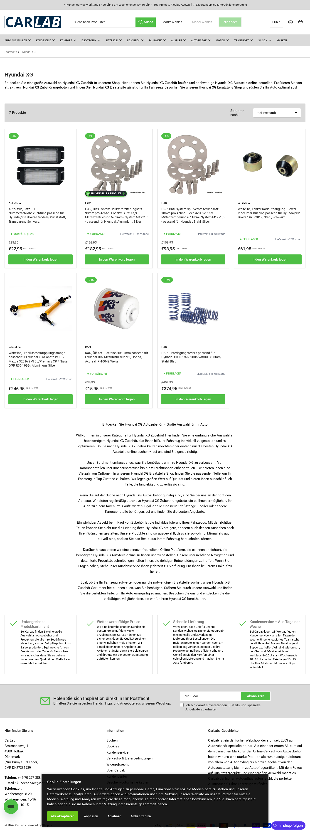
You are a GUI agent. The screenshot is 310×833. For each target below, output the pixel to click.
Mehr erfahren (141, 816)
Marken (282, 40)
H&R (88, 203)
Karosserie (43, 40)
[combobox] (113, 22)
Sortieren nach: (237, 113)
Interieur (112, 40)
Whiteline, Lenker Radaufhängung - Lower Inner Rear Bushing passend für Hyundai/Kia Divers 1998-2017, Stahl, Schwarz (269, 213)
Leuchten (133, 40)
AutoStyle (15, 203)
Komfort (66, 40)
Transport (241, 40)
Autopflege (199, 40)
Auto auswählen (16, 40)
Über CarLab (115, 770)
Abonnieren (255, 696)
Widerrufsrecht (117, 764)
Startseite (11, 52)
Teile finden (230, 22)
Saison (262, 40)
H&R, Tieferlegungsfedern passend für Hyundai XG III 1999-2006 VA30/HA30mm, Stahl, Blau (191, 357)
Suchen (112, 740)
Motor (220, 40)
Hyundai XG (28, 52)
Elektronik (88, 40)
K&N (88, 347)
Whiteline (244, 203)
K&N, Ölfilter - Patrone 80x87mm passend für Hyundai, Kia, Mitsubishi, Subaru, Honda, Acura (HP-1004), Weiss (116, 357)
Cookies (112, 746)
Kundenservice (117, 752)
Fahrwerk (155, 40)
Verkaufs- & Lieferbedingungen (129, 758)
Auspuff (176, 40)
